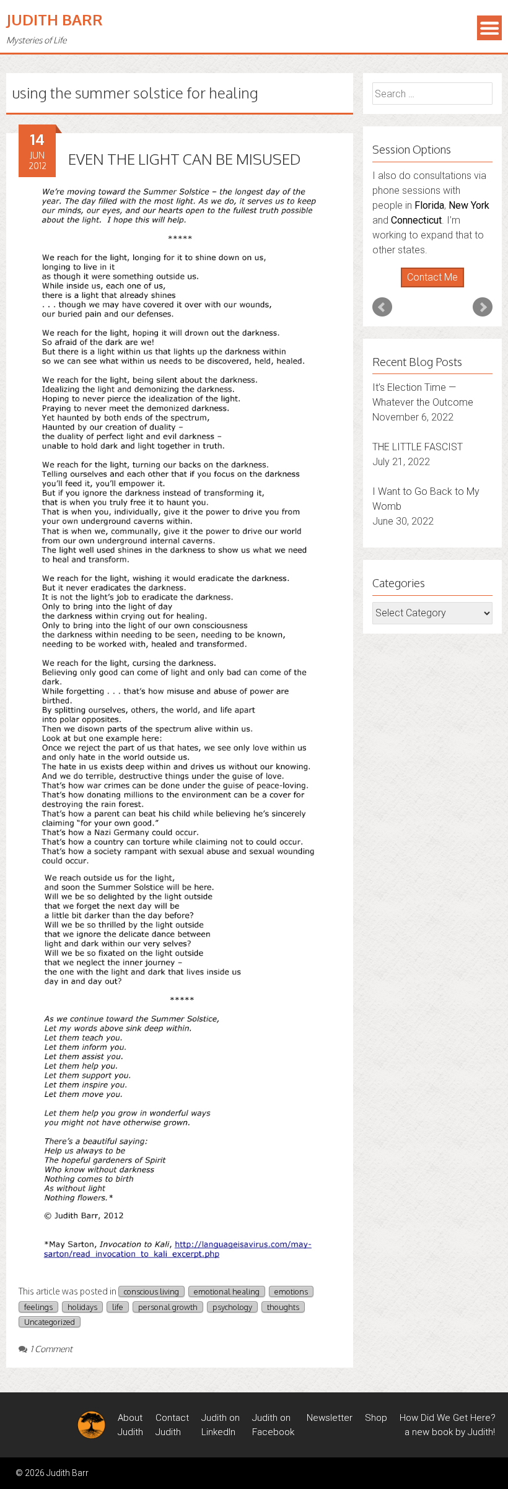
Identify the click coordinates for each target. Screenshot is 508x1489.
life (117, 1307)
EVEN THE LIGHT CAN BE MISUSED (184, 158)
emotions (291, 1291)
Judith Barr (54, 19)
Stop (437, 228)
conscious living (151, 1291)
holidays (82, 1307)
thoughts (283, 1307)
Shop (376, 1417)
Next (483, 248)
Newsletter (330, 1417)
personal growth (168, 1307)
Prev (382, 248)
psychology (232, 1307)
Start (428, 228)
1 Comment (51, 1348)
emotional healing (227, 1291)
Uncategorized (49, 1322)
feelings (38, 1307)
